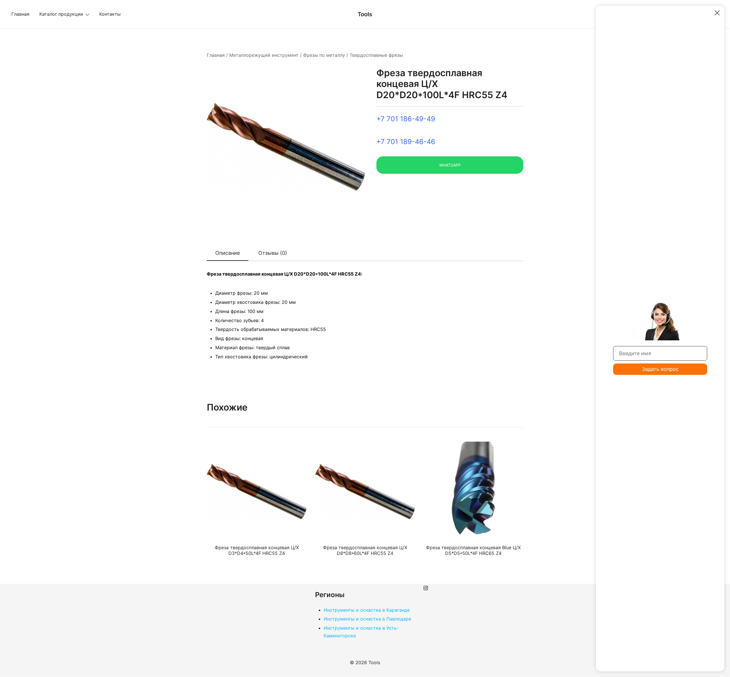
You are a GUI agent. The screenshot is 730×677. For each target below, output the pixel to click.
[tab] (227, 253)
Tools (365, 14)
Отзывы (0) (272, 253)
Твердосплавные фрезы (376, 55)
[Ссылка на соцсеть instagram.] (425, 587)
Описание (227, 253)
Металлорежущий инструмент (264, 55)
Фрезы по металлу (324, 55)
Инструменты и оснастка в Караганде (367, 610)
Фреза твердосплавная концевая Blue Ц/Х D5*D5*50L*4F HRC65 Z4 (473, 550)
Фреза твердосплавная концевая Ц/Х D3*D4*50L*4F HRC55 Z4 (257, 550)
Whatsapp (450, 165)
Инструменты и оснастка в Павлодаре (367, 619)
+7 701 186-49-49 (405, 119)
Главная (20, 14)
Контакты (110, 14)
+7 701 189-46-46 (405, 142)
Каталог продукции (61, 14)
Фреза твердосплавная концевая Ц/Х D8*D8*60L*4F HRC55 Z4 (365, 550)
